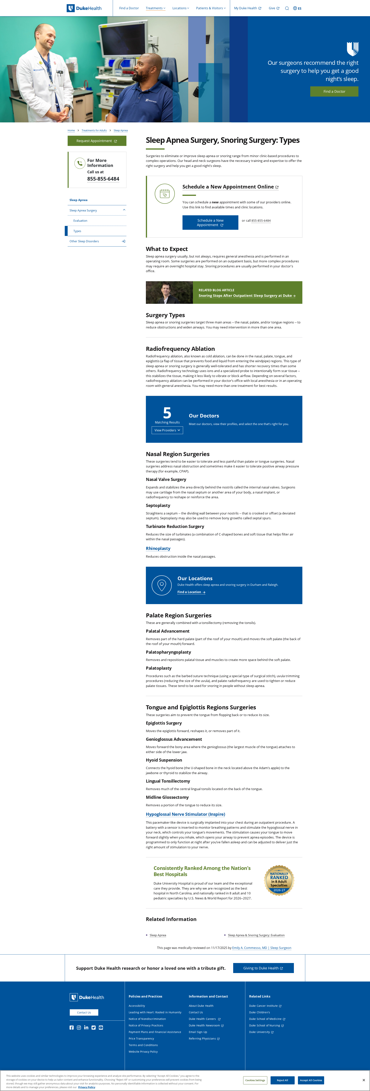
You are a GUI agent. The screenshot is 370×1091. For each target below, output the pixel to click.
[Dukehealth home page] (90, 8)
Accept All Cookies (311, 1080)
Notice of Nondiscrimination (147, 1019)
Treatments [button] (154, 8)
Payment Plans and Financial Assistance (155, 1032)
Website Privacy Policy (143, 1051)
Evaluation (80, 220)
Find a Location (189, 592)
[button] (297, 8)
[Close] (364, 1080)
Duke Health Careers (203, 1019)
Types (77, 231)
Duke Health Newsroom (204, 1025)
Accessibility (137, 1006)
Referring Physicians (202, 1038)
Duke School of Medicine (265, 1019)
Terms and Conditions (143, 1045)
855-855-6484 (103, 178)
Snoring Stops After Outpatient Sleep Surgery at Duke (245, 295)
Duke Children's (259, 1012)
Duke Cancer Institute (263, 1006)
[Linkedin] (87, 1028)
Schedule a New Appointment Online (228, 186)
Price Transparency (141, 1038)
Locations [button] (179, 8)
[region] (185, 1080)
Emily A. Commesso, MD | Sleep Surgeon (261, 948)
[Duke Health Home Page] (88, 997)
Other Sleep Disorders (84, 241)
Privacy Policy (86, 1087)
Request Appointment (95, 140)
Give (272, 8)
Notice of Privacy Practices (146, 1025)
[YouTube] (102, 1028)
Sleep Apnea (121, 130)
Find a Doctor (129, 8)
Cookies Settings (255, 1080)
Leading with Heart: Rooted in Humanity (155, 1012)
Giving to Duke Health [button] (261, 968)
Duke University (259, 1032)
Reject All (282, 1080)
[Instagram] (80, 1028)
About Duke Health (201, 1006)
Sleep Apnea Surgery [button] (83, 210)
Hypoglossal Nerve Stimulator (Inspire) (185, 814)
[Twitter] (94, 1028)
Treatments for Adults (94, 130)
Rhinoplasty (158, 548)
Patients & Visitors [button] (209, 8)
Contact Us (84, 1012)
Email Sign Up (198, 1032)
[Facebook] (72, 1028)
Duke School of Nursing (264, 1025)
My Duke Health (245, 8)
